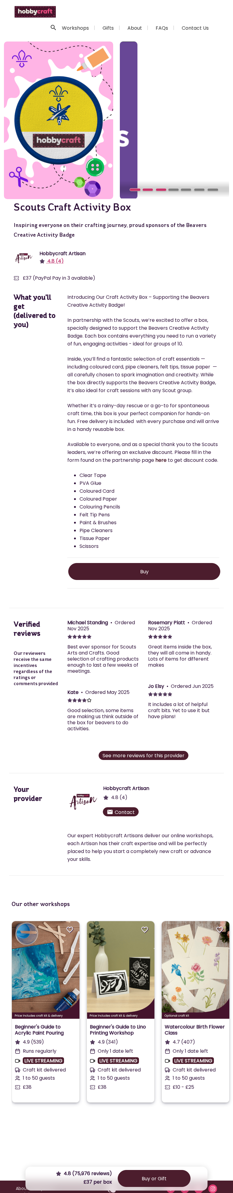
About (134, 28)
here (161, 460)
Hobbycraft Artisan (62, 253)
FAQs (162, 28)
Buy (144, 571)
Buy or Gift (154, 1178)
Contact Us (195, 28)
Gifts (108, 28)
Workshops (75, 28)
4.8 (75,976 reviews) (87, 1173)
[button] (128, 120)
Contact (121, 812)
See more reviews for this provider (143, 755)
